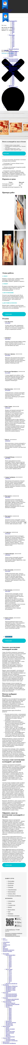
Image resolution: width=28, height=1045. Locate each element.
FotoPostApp (12, 929)
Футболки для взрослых (12, 1040)
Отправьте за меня (13, 65)
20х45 (13, 77)
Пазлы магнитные (10, 1036)
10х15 (13, 23)
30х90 (13, 80)
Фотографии (11, 881)
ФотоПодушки (9, 1025)
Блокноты (11, 56)
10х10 (13, 36)
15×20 (13, 41)
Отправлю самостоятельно (14, 63)
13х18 (13, 24)
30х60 (13, 79)
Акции (9, 903)
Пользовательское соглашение (12, 936)
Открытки (10, 887)
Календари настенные (13, 61)
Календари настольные (14, 60)
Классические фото (10, 955)
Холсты (10, 71)
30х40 (13, 32)
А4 (12, 33)
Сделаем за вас (11, 905)
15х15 (13, 25)
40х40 (13, 81)
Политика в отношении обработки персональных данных (13, 934)
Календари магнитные (13, 58)
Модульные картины (13, 86)
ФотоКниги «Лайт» (13, 54)
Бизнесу (10, 907)
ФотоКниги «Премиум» (14, 51)
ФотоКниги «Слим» (13, 52)
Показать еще (9, 636)
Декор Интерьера (12, 889)
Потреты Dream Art (13, 67)
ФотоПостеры (9, 1023)
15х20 (13, 27)
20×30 (13, 43)
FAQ (9, 911)
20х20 (13, 28)
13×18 (13, 38)
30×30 (13, 45)
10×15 (13, 37)
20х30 (13, 29)
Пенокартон (11, 85)
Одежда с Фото (12, 893)
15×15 (13, 39)
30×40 (13, 46)
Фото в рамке (12, 35)
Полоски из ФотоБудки (14, 49)
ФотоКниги (11, 883)
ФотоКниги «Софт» (13, 55)
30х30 (13, 31)
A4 (12, 47)
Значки (7, 1027)
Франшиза (10, 913)
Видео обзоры (11, 909)
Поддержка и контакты (13, 915)
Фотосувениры (11, 891)
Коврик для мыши (10, 1029)
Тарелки (8, 1034)
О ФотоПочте (11, 901)
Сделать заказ (5, 153)
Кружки (8, 1030)
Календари (10, 885)
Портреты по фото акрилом (15, 68)
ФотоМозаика (12, 70)
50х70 (13, 84)
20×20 (13, 42)
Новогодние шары (10, 1031)
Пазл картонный (10, 1032)
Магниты (8, 1035)
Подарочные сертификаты (14, 895)
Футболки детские (10, 1039)
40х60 (13, 82)
